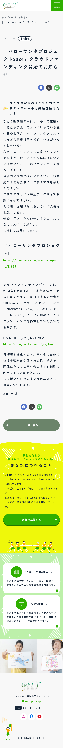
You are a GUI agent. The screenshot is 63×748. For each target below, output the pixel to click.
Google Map (33, 701)
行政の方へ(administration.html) (31, 612)
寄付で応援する (31, 520)
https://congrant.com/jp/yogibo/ (28, 344)
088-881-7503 (31, 708)
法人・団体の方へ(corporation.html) (31, 578)
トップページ (9, 17)
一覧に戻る (31, 425)
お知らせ (23, 17)
